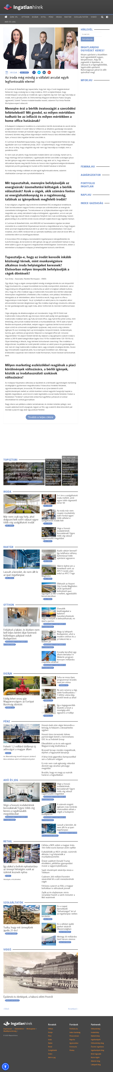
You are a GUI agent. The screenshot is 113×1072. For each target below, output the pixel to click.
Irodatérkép (95, 1032)
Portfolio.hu (74, 1029)
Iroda (59, 17)
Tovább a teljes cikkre (40, 417)
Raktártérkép (11, 933)
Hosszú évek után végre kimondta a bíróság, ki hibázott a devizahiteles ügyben (58, 727)
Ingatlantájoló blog (97, 1050)
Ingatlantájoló (12, 1000)
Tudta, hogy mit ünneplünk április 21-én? (18, 929)
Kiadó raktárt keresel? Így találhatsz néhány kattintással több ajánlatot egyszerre (67, 554)
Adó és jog (10, 22)
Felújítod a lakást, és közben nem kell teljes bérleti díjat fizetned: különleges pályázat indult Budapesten (21, 634)
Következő (73, 1009)
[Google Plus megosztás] (49, 72)
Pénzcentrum (74, 1036)
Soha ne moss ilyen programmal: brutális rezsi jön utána (67, 680)
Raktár (67, 17)
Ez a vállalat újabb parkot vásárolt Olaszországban (65, 926)
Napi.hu (72, 1040)
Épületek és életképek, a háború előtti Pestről (28, 996)
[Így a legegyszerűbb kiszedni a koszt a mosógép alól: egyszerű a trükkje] (49, 705)
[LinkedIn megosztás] (44, 72)
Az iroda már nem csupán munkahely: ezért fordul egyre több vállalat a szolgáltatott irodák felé (58, 515)
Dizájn (35, 17)
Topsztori (10, 459)
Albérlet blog (95, 1061)
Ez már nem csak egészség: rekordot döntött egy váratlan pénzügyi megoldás (58, 766)
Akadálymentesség (10, 1031)
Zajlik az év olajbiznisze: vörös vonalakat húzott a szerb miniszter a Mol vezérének (58, 895)
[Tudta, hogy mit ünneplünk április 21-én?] (21, 906)
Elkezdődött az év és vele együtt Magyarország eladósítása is (56, 744)
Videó (94, 17)
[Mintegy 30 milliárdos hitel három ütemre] (49, 937)
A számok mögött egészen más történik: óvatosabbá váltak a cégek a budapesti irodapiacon (59, 809)
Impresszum (7, 1029)
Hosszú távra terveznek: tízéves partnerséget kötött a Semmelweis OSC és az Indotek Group (58, 737)
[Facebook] (107, 17)
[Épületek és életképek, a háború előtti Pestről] (40, 953)
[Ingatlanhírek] (23, 4)
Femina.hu (73, 1047)
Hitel (43, 17)
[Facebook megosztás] (34, 72)
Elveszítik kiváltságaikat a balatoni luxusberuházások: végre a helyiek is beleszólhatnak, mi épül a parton (58, 614)
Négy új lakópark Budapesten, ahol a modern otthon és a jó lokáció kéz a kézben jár (59, 636)
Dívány (72, 1050)
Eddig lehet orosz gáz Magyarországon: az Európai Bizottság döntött (18, 701)
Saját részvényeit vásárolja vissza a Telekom (57, 871)
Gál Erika (24, 72)
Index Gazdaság (75, 1032)
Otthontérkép (95, 1029)
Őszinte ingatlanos (97, 1047)
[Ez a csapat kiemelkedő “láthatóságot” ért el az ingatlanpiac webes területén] (49, 906)
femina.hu (10, 707)
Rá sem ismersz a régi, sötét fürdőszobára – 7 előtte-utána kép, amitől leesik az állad (67, 694)
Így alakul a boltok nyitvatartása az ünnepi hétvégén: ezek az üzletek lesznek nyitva (20, 869)
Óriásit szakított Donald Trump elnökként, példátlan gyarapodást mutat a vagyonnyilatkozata (57, 863)
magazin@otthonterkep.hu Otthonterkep (25, 482)
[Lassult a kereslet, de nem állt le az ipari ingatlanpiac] (21, 551)
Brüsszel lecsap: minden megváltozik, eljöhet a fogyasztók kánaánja (59, 751)
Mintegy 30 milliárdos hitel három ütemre (67, 937)
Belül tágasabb (96, 1054)
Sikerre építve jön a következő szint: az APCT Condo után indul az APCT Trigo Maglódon (58, 571)
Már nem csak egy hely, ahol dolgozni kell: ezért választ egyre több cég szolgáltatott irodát (20, 519)
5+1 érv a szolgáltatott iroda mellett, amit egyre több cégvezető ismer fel (67, 499)
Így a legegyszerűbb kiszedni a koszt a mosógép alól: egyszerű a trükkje (66, 709)
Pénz (51, 17)
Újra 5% (14, 17)
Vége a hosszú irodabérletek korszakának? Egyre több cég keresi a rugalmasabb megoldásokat (19, 809)
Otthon (25, 17)
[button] (5, 1066)
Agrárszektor (74, 1043)
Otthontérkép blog (97, 1043)
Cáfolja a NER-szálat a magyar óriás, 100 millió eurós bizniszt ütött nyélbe (59, 846)
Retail (50, 1047)
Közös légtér (95, 1057)
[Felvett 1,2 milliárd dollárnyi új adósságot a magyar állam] (21, 725)
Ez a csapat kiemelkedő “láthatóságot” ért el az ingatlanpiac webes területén (59, 911)
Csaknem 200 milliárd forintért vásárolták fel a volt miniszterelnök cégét (58, 879)
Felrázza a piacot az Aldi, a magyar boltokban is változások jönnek (57, 887)
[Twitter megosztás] (39, 72)
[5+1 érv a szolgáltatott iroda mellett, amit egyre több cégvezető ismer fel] (49, 496)
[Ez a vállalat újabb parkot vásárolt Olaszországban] (49, 924)
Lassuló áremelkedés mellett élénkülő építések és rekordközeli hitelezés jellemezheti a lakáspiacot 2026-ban (70, 474)
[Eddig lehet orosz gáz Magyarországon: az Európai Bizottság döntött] (21, 678)
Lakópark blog (96, 1065)
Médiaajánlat (30, 1029)
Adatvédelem (19, 1029)
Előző (6, 1009)
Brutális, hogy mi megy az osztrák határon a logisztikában (57, 773)
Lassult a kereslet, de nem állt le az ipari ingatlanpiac (20, 573)
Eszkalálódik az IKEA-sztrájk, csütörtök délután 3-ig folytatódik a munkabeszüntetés (59, 854)
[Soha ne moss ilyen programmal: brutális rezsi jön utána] (49, 678)
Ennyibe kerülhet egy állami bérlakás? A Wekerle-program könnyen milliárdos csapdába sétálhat (59, 657)
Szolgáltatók (81, 17)
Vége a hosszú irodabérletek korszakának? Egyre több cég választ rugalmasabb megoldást (58, 533)
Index (8, 753)
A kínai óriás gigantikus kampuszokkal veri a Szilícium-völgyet (59, 758)
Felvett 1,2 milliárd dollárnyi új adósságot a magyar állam (19, 748)
